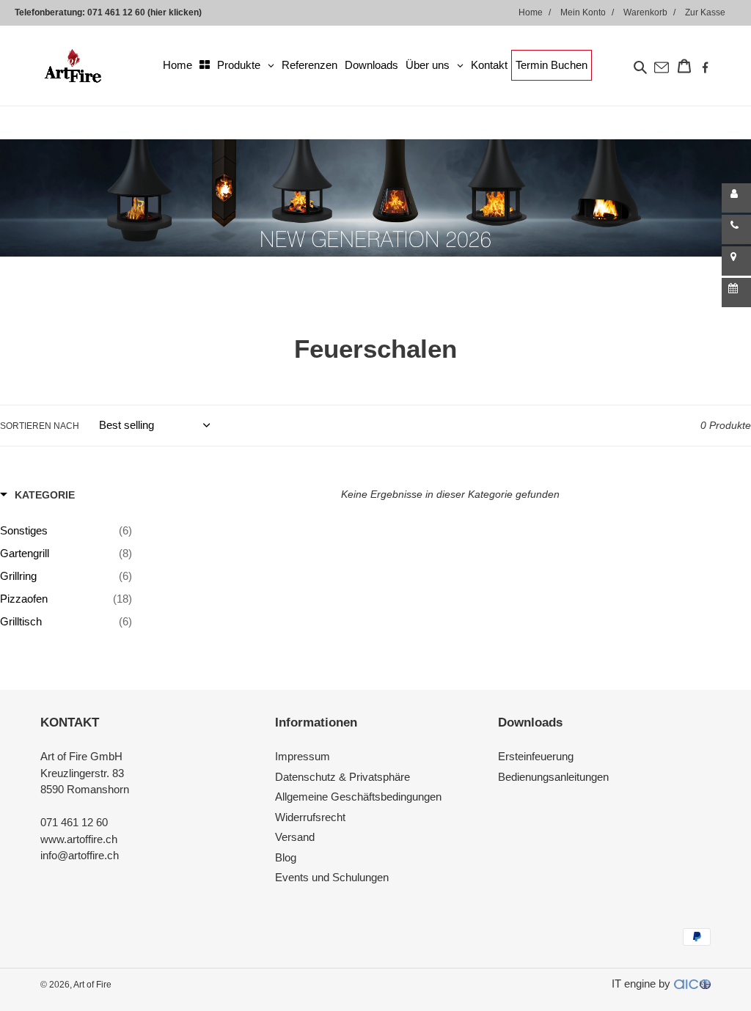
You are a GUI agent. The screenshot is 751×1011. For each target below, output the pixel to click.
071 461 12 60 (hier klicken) (144, 12)
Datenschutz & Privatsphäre (342, 777)
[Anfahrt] (736, 261)
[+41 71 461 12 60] (736, 229)
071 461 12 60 (74, 822)
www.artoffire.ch (78, 839)
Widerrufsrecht (310, 817)
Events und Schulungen (332, 877)
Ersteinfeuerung (536, 756)
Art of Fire (92, 984)
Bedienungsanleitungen (553, 777)
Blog (285, 857)
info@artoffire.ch (79, 855)
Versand (295, 837)
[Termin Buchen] (736, 292)
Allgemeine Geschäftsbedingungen (358, 796)
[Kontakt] (736, 198)
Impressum (302, 756)
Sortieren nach (39, 426)
